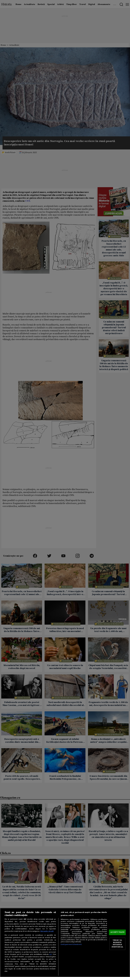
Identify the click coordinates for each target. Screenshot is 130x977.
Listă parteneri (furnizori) (71, 944)
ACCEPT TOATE (117, 932)
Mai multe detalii (47, 931)
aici (50, 954)
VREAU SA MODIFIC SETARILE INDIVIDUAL (117, 943)
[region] (65, 942)
